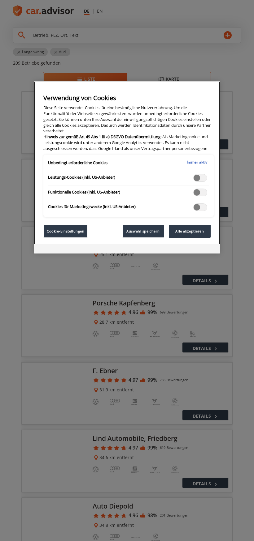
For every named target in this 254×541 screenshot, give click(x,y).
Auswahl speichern (143, 231)
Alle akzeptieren (189, 231)
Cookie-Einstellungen (65, 231)
